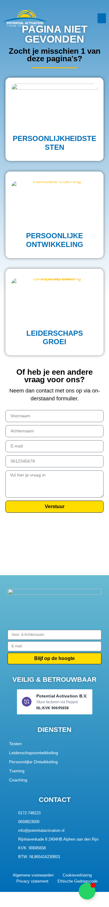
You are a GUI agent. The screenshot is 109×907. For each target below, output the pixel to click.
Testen (15, 743)
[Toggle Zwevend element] (87, 891)
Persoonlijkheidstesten (54, 142)
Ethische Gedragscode (77, 881)
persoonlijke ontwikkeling (54, 240)
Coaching (18, 779)
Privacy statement (32, 881)
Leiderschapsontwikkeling (33, 752)
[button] (101, 18)
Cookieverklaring (77, 875)
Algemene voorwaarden (33, 875)
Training (17, 770)
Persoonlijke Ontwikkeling (33, 761)
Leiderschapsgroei (54, 337)
